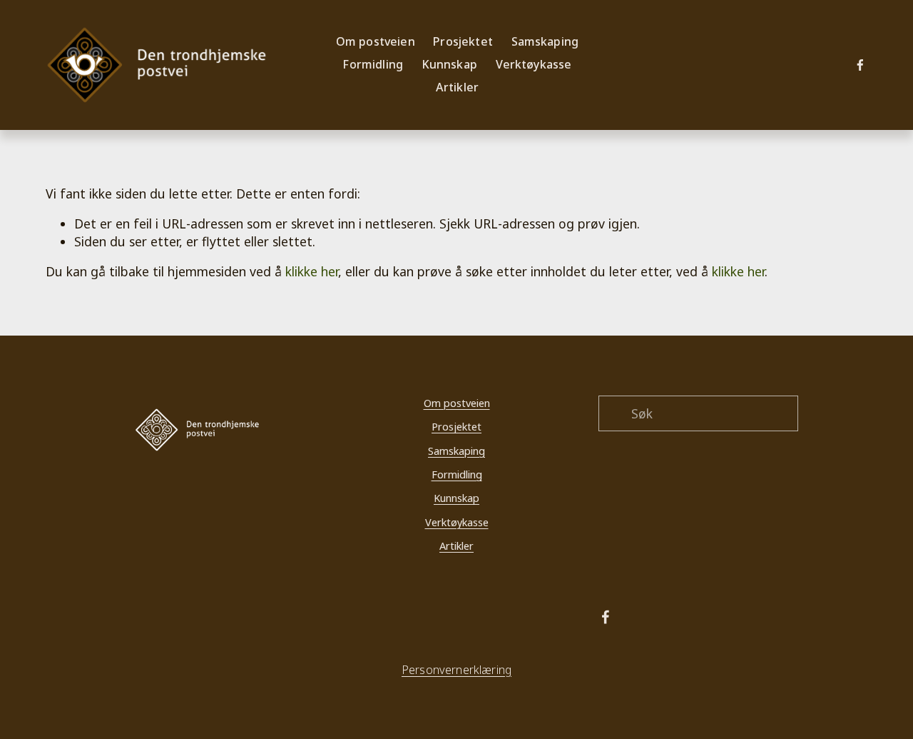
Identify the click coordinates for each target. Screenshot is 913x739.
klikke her (311, 271)
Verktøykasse (534, 64)
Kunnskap (456, 498)
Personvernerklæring (456, 670)
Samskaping (456, 450)
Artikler (457, 87)
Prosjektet (456, 426)
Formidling (457, 474)
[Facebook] (860, 65)
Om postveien (457, 403)
